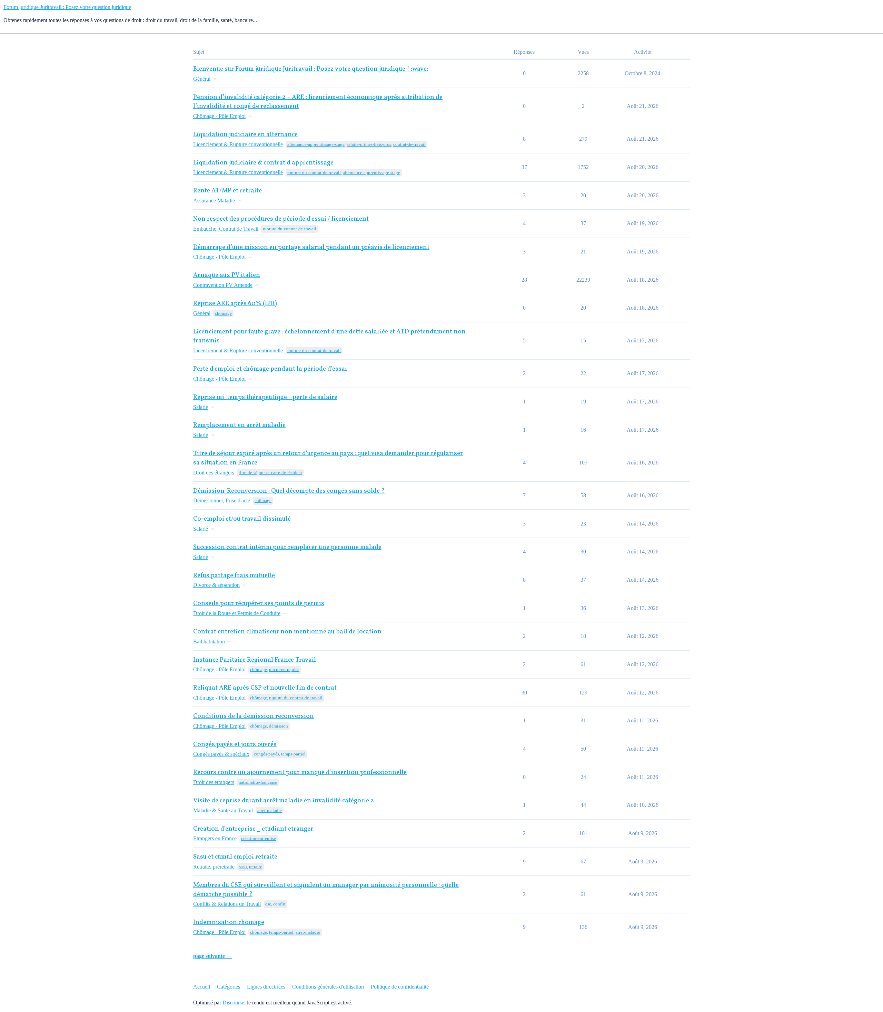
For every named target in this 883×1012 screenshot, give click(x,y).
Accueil (201, 987)
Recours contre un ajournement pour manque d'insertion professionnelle (300, 772)
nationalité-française (258, 782)
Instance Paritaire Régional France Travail (254, 660)
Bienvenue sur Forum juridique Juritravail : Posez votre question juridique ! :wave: (310, 69)
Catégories (228, 987)
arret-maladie (269, 810)
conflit (279, 903)
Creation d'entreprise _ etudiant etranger (253, 829)
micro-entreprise (284, 669)
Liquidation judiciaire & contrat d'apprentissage (263, 163)
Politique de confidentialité (400, 987)
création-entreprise (258, 838)
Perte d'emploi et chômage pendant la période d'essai (270, 369)
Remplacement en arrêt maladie (239, 425)
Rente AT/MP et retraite (227, 191)
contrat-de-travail (409, 144)
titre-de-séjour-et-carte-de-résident (270, 472)
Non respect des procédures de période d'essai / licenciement (281, 219)
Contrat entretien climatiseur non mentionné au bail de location (287, 632)
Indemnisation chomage (228, 922)
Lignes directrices (266, 987)
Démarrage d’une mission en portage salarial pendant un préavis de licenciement (311, 247)
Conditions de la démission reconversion (253, 716)
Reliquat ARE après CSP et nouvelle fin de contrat (265, 688)
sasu (243, 866)
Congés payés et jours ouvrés (235, 744)
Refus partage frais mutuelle (234, 575)
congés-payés (266, 754)
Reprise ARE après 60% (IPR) (235, 303)
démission (278, 726)
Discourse (233, 1002)
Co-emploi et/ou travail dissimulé (242, 519)
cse (268, 903)
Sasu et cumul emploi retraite (235, 857)
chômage (223, 313)
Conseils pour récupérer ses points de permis (258, 603)
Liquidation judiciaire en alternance (245, 134)
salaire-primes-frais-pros (369, 144)
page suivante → (212, 956)
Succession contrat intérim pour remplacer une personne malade (287, 547)
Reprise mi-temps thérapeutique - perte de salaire (265, 397)
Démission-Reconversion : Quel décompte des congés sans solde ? (289, 491)
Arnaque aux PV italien (226, 275)
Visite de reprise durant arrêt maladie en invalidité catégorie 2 (283, 800)
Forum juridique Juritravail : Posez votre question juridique (67, 7)
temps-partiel (293, 754)
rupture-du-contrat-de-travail (314, 172)
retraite (255, 866)
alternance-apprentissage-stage (316, 144)
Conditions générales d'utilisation (328, 987)
